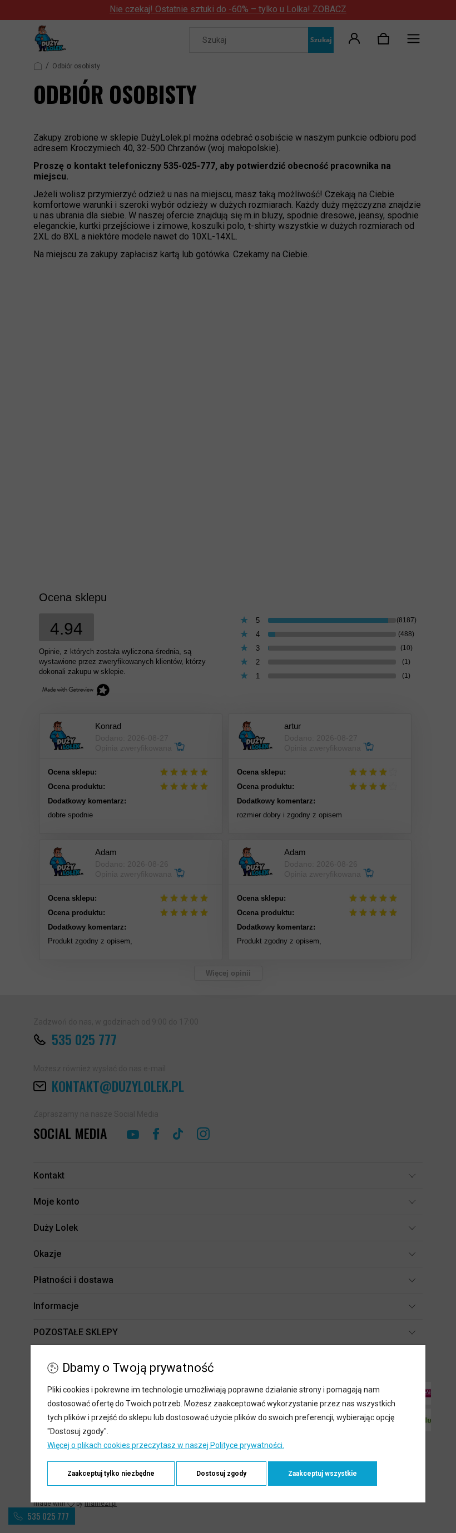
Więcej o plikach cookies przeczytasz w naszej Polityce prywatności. (165, 1445)
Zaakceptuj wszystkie (322, 1473)
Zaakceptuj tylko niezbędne (111, 1473)
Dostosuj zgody (221, 1473)
